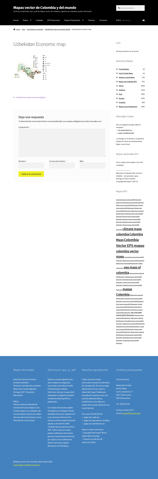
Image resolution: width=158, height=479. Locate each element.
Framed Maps (124, 69)
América (122, 90)
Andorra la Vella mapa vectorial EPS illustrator (130, 202)
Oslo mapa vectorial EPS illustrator (133, 301)
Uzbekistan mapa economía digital (57, 29)
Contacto (103, 20)
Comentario (24, 127)
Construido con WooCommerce (26, 465)
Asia (23, 29)
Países (25, 20)
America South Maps (127, 77)
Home (16, 20)
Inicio (18, 29)
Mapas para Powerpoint (128, 106)
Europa (121, 98)
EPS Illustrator (53, 20)
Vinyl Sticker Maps (126, 73)
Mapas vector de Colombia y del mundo (44, 7)
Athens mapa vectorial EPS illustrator (127, 205)
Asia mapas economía (35, 29)
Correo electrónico (57, 161)
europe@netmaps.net (131, 413)
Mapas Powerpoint (72, 20)
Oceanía (122, 102)
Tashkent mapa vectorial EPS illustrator (128, 326)
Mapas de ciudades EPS (128, 81)
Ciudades (39, 20)
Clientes (91, 20)
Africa (121, 86)
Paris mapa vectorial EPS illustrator (126, 304)
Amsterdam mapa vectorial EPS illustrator (128, 200)
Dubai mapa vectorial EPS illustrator (133, 260)
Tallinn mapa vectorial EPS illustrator (134, 324)
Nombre (23, 161)
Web (81, 161)
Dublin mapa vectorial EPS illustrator (127, 263)
